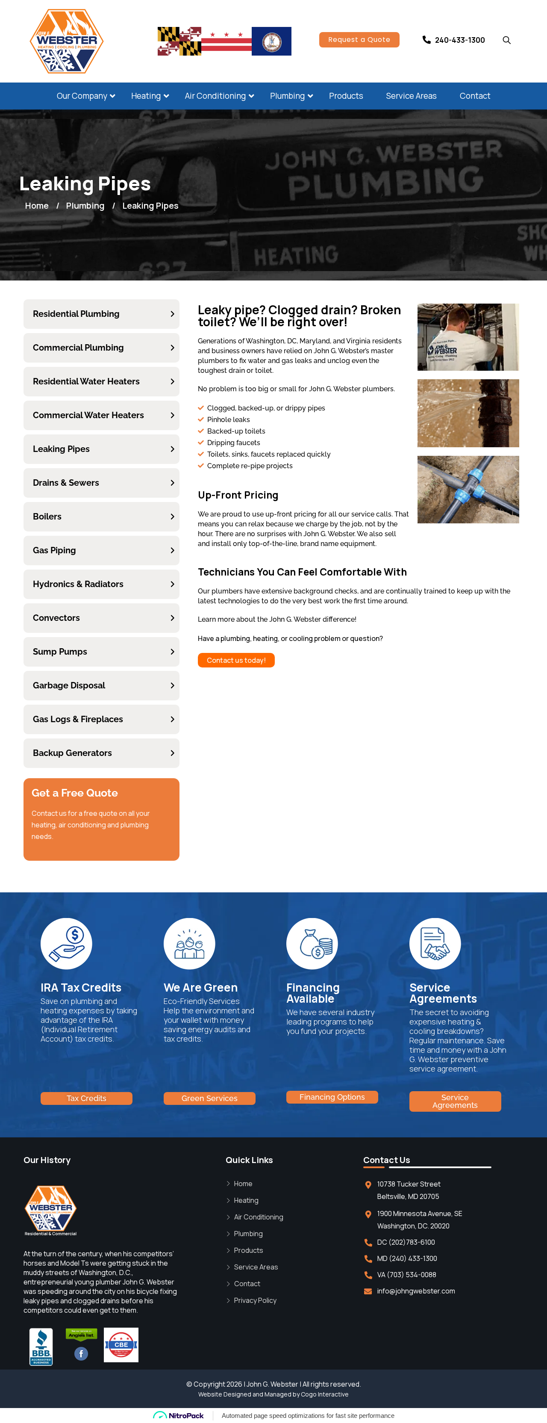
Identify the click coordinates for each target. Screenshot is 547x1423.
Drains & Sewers (66, 483)
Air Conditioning (215, 95)
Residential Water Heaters (86, 381)
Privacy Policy (255, 1300)
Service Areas (411, 95)
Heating (146, 95)
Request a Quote (359, 39)
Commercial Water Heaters (88, 415)
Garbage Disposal (69, 685)
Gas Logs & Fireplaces (78, 719)
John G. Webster (272, 1384)
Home (243, 1183)
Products (346, 95)
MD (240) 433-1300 (407, 1258)
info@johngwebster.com (416, 1291)
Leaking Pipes (61, 449)
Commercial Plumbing (78, 347)
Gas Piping (54, 550)
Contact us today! (236, 660)
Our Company (82, 95)
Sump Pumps (60, 652)
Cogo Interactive (325, 1394)
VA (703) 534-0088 (406, 1274)
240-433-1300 (460, 40)
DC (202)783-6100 (406, 1242)
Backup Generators (72, 753)
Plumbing (287, 95)
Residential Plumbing (76, 314)
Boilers (47, 516)
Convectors (56, 618)
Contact (475, 95)
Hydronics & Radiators (78, 584)
